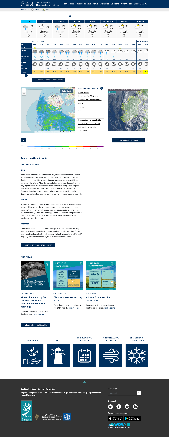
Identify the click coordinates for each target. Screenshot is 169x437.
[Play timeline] (23, 140)
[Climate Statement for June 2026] (101, 275)
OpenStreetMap (51, 132)
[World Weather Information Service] (67, 417)
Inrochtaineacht (29, 395)
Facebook (118, 406)
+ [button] (24, 90)
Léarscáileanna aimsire (87, 88)
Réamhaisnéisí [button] (68, 4)
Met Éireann (70, 132)
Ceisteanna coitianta (76, 393)
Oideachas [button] (104, 4)
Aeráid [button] (95, 4)
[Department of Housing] (49, 417)
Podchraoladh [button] (126, 4)
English (24, 393)
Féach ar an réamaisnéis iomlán (38, 245)
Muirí (47, 9)
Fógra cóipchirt (94, 393)
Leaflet (37, 132)
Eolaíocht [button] (115, 4)
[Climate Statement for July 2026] (68, 275)
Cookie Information (46, 389)
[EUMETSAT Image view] (130, 110)
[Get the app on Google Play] (132, 418)
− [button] (24, 93)
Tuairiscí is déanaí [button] (83, 4)
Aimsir (36, 9)
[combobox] (46, 16)
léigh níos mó (39, 314)
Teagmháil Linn (35, 393)
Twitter (110, 406)
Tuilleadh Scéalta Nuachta (35, 325)
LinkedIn (135, 406)
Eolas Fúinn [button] (139, 4)
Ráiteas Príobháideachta (54, 393)
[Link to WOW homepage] (119, 425)
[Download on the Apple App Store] (116, 418)
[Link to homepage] (28, 411)
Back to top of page (84, 382)
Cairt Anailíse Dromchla (128, 140)
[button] (146, 4)
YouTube (127, 406)
